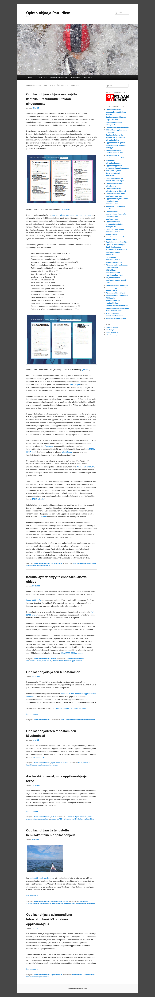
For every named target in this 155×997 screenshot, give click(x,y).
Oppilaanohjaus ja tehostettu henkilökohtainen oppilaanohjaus (117, 201)
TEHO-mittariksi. (38, 499)
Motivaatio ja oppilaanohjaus (117, 295)
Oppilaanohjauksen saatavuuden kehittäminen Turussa (116, 112)
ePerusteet (48, 446)
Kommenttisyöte (112, 332)
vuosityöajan (75, 384)
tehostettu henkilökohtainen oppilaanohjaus (67, 661)
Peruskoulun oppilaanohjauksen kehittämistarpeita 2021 (114, 259)
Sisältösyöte (110, 330)
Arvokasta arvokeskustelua (116, 318)
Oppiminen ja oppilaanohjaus (117, 242)
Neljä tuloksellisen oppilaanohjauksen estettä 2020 (116, 280)
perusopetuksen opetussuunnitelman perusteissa (71, 215)
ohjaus (44, 661)
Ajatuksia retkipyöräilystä (115, 293)
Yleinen (53, 658)
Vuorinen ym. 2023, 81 (85, 466)
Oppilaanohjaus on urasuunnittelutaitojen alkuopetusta (114, 224)
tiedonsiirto (91, 903)
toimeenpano (53, 765)
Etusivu (29, 77)
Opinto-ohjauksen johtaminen (117, 285)
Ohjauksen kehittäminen (58, 77)
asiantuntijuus (77, 974)
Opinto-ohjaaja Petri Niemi (48, 12)
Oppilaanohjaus (41, 77)
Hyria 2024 (65, 209)
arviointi (81, 901)
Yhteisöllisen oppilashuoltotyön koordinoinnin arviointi (114, 272)
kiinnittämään (67, 452)
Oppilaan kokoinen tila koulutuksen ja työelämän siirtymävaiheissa (115, 137)
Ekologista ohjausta (113, 170)
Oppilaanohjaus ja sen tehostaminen (53, 672)
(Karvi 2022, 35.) (67, 653)
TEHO (74, 563)
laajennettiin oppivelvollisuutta (41, 878)
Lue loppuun (80, 653)
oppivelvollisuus (43, 819)
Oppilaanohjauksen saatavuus (117, 127)
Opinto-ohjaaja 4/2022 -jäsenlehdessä (71, 708)
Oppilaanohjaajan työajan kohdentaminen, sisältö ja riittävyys (115, 145)
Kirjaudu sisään (112, 327)
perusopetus (54, 819)
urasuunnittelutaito (43, 565)
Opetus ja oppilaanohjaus (115, 244)
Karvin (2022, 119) (33, 600)
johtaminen (83, 817)
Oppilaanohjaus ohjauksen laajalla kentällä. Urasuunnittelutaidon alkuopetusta (51, 99)
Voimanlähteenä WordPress (77, 988)
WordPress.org (111, 335)
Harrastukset (75, 77)
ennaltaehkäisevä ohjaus (75, 658)
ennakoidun (42, 516)
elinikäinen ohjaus (73, 817)
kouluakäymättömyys (33, 661)
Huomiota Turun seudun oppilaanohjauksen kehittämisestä (115, 231)
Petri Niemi (88, 77)
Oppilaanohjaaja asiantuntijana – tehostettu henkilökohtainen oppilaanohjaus (50, 919)
